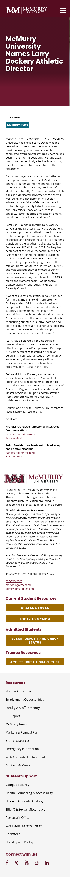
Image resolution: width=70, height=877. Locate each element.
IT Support (13, 716)
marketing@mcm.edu (19, 585)
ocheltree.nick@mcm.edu (21, 434)
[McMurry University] (27, 11)
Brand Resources (18, 741)
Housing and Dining (19, 842)
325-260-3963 (14, 438)
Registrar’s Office (17, 818)
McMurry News (16, 724)
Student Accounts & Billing (24, 801)
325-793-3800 (14, 581)
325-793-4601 (14, 456)
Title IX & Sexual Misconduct (25, 809)
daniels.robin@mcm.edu (21, 452)
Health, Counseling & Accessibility (29, 793)
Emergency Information (22, 749)
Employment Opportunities (25, 699)
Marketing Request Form (23, 732)
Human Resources (19, 691)
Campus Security (17, 785)
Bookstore (13, 834)
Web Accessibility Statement (25, 757)
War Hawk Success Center (24, 826)
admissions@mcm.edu (20, 588)
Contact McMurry (18, 765)
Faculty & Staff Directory (23, 708)
